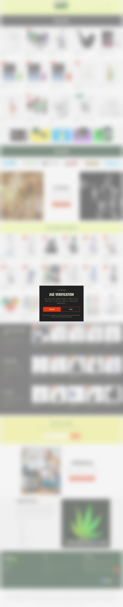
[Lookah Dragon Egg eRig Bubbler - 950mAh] (37, 105)
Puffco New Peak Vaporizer (110, 343)
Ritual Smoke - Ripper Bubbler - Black (107, 52)
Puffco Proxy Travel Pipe (79, 52)
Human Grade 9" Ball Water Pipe (89, 256)
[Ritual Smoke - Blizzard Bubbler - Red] (61, 72)
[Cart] (119, 5)
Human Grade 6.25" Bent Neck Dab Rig (75, 344)
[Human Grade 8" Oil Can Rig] (94, 333)
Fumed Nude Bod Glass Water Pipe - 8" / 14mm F (30, 286)
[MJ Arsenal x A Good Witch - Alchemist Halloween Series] (112, 245)
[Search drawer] (115, 5)
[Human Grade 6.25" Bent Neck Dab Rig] (76, 333)
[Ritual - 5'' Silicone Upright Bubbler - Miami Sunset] (12, 105)
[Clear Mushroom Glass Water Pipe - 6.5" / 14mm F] (12, 38)
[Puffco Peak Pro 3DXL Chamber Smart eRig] (94, 394)
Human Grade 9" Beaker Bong (89, 285)
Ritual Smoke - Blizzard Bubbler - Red (58, 85)
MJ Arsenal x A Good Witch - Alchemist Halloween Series (111, 257)
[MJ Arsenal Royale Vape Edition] (61, 38)
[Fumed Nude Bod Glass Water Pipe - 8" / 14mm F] (30, 274)
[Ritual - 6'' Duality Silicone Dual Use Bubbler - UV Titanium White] (85, 72)
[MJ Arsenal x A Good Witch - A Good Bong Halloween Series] (10, 274)
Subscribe (75, 436)
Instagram (7, 570)
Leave (71, 309)
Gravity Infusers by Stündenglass (82, 478)
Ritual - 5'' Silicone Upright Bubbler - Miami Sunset (11, 118)
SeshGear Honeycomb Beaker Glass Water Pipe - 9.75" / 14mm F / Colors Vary (91, 316)
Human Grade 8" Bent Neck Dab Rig (57, 343)
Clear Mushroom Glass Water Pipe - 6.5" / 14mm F (11, 52)
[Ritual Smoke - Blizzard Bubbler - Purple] (37, 72)
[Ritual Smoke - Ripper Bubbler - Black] (110, 38)
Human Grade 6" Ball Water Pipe (69, 256)
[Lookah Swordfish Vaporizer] (113, 394)
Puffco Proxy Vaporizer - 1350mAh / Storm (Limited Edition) (76, 405)
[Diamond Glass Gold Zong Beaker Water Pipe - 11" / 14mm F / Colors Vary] (10, 245)
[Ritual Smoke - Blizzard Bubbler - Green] (12, 72)
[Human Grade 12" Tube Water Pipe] (30, 245)
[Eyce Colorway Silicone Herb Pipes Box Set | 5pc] (51, 274)
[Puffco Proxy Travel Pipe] (85, 38)
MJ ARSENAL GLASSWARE (61, 204)
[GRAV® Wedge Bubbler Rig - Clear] (61, 105)
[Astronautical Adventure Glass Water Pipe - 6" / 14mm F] (30, 304)
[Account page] (117, 5)
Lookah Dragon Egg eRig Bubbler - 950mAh (34, 118)
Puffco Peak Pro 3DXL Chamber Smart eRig (93, 405)
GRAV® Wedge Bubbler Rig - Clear (57, 118)
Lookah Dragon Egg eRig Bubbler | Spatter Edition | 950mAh (36, 52)
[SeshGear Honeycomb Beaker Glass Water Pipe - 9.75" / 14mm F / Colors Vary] (92, 304)
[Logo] (61, 5)
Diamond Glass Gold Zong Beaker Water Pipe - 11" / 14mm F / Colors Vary (9, 257)
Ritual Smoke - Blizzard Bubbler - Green (9, 85)
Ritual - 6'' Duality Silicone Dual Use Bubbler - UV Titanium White (84, 86)
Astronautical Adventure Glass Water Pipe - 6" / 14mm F (29, 316)
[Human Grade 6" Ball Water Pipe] (71, 245)
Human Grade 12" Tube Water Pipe (28, 256)
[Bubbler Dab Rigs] (110, 105)
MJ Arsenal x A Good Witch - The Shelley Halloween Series (50, 257)
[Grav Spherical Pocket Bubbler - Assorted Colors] (85, 105)
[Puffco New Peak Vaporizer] (113, 333)
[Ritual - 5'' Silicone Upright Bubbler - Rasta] (110, 72)
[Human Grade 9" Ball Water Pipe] (92, 245)
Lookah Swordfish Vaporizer (111, 404)
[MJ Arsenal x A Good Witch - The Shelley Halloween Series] (51, 245)
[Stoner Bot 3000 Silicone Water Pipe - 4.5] (10, 304)
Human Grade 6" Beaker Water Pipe (69, 285)
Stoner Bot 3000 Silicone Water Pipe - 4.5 (9, 315)
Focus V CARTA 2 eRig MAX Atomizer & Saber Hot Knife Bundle (39, 344)
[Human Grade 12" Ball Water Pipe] (112, 274)
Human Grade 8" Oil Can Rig (92, 343)
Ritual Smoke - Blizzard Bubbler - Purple (33, 85)
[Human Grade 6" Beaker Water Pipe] (71, 274)
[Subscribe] (116, 570)
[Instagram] (10, 163)
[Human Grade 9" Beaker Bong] (92, 274)
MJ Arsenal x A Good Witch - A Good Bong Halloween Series (9, 286)
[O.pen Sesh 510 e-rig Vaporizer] (58, 394)
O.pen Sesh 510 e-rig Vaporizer (56, 404)
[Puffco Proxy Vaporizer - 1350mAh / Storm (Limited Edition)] (76, 394)
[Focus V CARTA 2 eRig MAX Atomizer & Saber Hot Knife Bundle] (40, 333)
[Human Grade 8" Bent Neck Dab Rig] (58, 333)
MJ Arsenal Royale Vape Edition (57, 52)
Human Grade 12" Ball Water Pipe (110, 285)
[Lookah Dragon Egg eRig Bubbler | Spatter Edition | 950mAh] (37, 38)
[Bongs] (112, 304)
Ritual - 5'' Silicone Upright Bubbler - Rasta (108, 85)
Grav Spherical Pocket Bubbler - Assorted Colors (84, 118)
